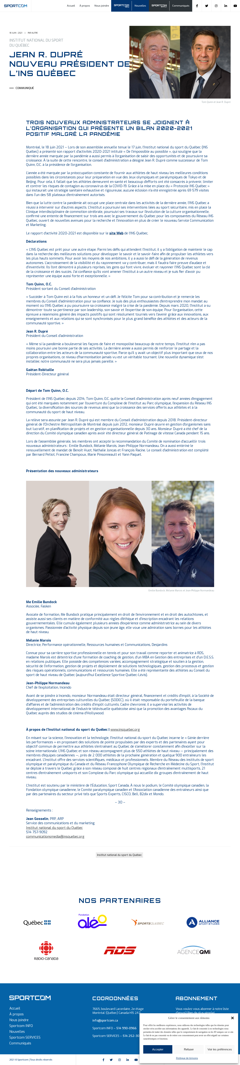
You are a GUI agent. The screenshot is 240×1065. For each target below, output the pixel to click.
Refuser (189, 1049)
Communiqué (25, 88)
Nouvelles (140, 5)
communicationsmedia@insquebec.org (55, 836)
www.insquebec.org (125, 729)
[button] (232, 1018)
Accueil (71, 5)
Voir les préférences (220, 1049)
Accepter (157, 1049)
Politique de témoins (187, 1058)
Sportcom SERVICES (24, 1037)
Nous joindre (101, 5)
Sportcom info (123, 5)
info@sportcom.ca (105, 1020)
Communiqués (180, 5)
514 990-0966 (126, 1028)
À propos (85, 5)
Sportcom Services (161, 5)
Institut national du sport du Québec (54, 828)
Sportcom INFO (21, 1026)
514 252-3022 (133, 1036)
